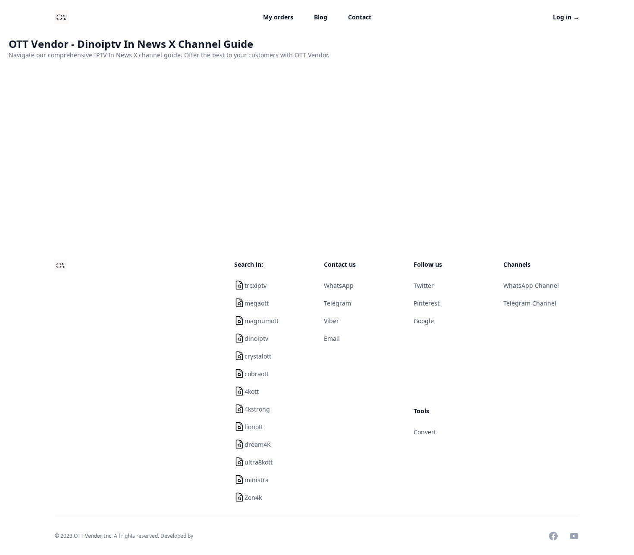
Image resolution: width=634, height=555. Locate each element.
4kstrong (257, 409)
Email (332, 338)
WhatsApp (339, 285)
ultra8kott (259, 462)
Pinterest (426, 303)
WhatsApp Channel (531, 285)
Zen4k (253, 497)
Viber (331, 321)
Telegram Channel (529, 303)
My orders (278, 17)
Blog (320, 17)
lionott (254, 427)
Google (424, 321)
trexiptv (256, 285)
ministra (257, 480)
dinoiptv (256, 338)
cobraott (257, 374)
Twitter (424, 285)
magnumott (262, 321)
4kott (252, 391)
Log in (566, 17)
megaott (257, 303)
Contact (359, 17)
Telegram (337, 303)
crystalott (258, 356)
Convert (425, 432)
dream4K (258, 444)
